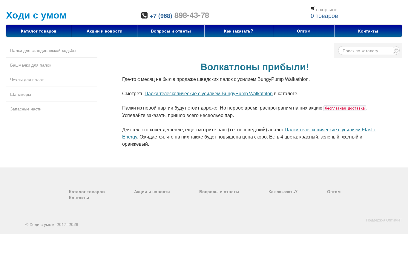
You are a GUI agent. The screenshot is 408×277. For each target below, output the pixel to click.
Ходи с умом (36, 14)
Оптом (303, 31)
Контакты (368, 31)
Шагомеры (20, 94)
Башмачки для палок (30, 65)
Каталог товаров (39, 31)
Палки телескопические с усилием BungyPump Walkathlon (209, 93)
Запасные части (26, 109)
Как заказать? (238, 31)
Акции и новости (104, 31)
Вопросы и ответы (171, 31)
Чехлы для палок (27, 79)
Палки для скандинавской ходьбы (43, 50)
